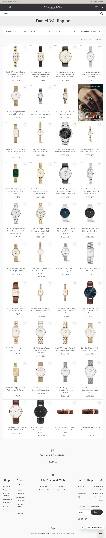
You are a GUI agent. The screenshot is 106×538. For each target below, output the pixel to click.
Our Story (19, 490)
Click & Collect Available (96, 2)
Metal (33, 31)
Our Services (82, 493)
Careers (19, 510)
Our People (20, 494)
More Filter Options (88, 31)
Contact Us (81, 486)
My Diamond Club (44, 490)
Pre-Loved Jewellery (6, 494)
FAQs (79, 497)
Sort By (98, 40)
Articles (100, 501)
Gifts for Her (7, 503)
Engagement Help (97, 493)
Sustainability (20, 497)
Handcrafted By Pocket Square (67, 533)
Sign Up (96, 512)
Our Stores (19, 514)
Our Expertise (20, 501)
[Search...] (101, 13)
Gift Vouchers (7, 510)
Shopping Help (98, 486)
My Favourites (61, 490)
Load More (53, 462)
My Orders (62, 486)
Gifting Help (99, 497)
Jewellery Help (98, 490)
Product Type (11, 31)
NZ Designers (7, 499)
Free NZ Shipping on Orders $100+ (12, 2)
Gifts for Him (7, 506)
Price (58, 31)
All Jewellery (7, 486)
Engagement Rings (9, 490)
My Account (44, 486)
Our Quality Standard (20, 505)
